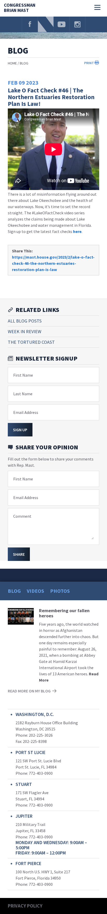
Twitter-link (46, 24)
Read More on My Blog (29, 690)
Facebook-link (30, 24)
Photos (60, 591)
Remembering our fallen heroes (64, 613)
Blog (24, 63)
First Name (23, 375)
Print (89, 63)
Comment (22, 516)
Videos (35, 591)
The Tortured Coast (31, 342)
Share (19, 554)
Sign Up (20, 429)
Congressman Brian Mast (19, 8)
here (77, 231)
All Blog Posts (25, 321)
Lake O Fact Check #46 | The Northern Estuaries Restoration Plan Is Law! (51, 97)
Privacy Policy (25, 906)
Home (12, 63)
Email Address (25, 412)
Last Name (22, 393)
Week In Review (24, 331)
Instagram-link (77, 24)
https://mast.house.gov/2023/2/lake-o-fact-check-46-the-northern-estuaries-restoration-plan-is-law (53, 263)
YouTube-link (61, 24)
